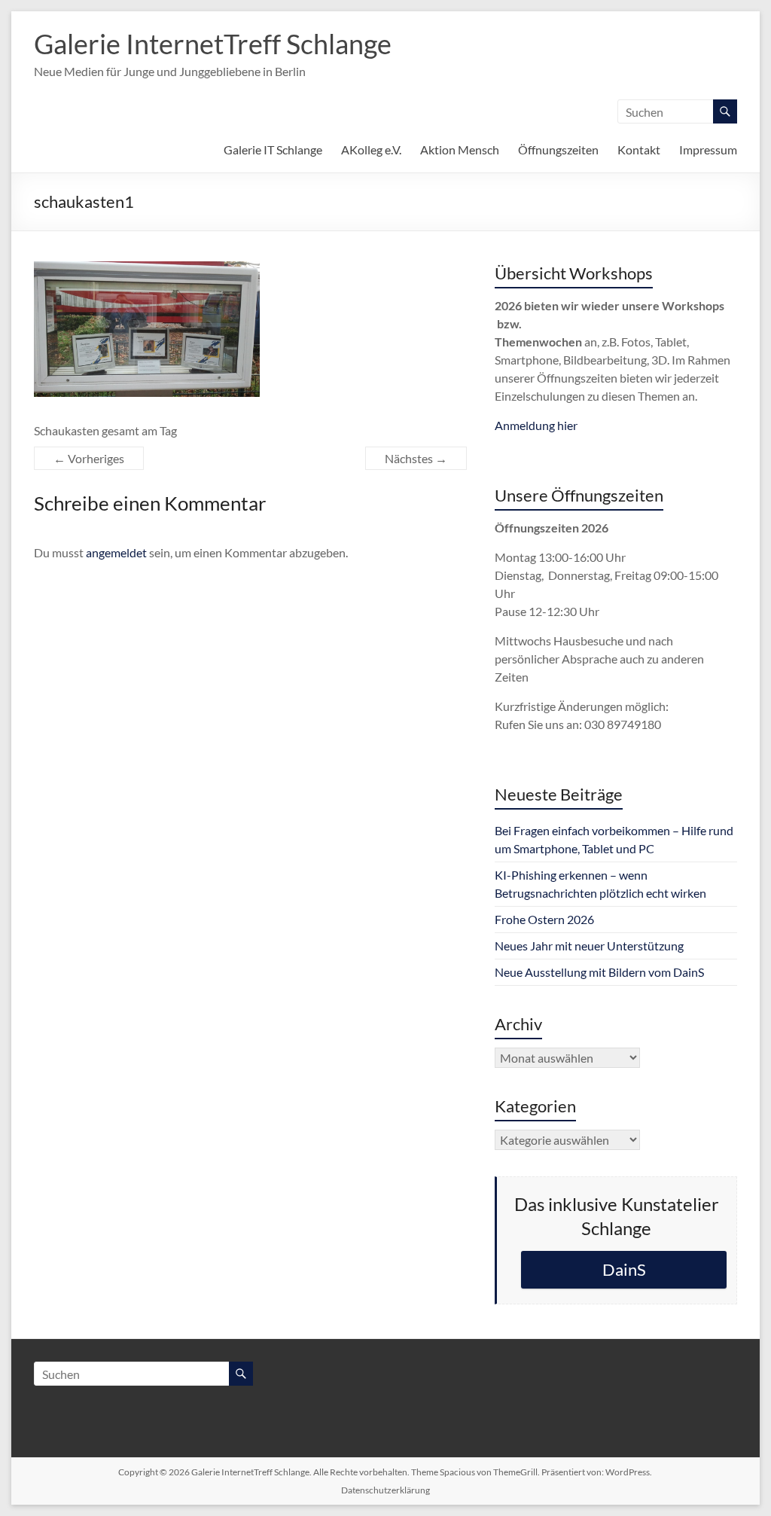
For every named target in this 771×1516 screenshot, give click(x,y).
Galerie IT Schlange (273, 149)
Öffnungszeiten (558, 149)
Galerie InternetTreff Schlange (213, 43)
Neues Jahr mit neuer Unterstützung (589, 945)
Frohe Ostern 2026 (544, 919)
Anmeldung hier (536, 425)
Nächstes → (416, 458)
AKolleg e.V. (371, 149)
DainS (624, 1269)
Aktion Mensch (459, 149)
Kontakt (638, 149)
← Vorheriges (88, 458)
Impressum (708, 149)
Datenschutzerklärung (385, 1490)
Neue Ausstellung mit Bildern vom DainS (599, 972)
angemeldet (116, 552)
